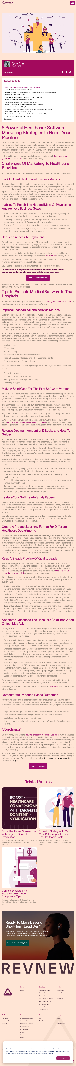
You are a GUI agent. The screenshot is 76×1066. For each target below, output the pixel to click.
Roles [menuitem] (59, 987)
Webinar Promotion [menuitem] (44, 995)
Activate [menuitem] (22, 990)
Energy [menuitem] (22, 1032)
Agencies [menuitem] (60, 995)
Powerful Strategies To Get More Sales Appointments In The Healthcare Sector (54, 834)
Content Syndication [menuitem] (45, 990)
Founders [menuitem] (60, 998)
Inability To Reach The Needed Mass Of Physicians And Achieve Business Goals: (30, 92)
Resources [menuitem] (42, 1015)
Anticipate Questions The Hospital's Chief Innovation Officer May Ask (27, 114)
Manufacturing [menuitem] (24, 1026)
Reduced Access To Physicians (15, 94)
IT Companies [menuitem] (24, 1029)
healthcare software (34, 600)
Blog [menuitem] (40, 1018)
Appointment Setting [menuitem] (45, 1001)
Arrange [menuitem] (22, 995)
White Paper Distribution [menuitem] (46, 998)
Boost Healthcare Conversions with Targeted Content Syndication (19, 834)
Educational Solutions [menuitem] (26, 1023)
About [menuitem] (59, 1018)
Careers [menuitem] (59, 1021)
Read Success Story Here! (38, 278)
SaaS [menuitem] (21, 1035)
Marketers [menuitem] (60, 990)
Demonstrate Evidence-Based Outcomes (18, 116)
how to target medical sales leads (56, 301)
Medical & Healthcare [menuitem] (26, 1018)
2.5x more (53, 686)
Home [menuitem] (22, 987)
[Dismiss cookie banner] (69, 1045)
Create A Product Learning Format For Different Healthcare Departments (28, 109)
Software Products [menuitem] (25, 1021)
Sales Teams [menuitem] (61, 993)
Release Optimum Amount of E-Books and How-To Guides (24, 104)
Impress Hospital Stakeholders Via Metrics (18, 100)
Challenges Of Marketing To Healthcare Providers (22, 87)
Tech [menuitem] (3, 1015)
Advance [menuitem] (22, 993)
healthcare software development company (26, 422)
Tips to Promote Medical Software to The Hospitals (23, 97)
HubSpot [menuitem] (4, 1023)
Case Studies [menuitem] (43, 1021)
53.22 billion (51, 255)
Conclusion (8, 119)
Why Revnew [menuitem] (61, 1023)
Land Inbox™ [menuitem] (5, 1021)
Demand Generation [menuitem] (45, 993)
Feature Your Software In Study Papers (17, 107)
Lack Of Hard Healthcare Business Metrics (18, 90)
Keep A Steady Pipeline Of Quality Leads (18, 111)
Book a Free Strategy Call (17, 943)
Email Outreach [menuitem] (43, 1009)
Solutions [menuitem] (42, 987)
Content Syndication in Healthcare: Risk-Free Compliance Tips (14, 893)
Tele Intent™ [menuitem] (5, 1018)
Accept (63, 1058)
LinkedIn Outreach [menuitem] (44, 1007)
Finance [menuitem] (22, 1037)
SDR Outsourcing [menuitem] (44, 1004)
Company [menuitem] (60, 1015)
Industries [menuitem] (23, 1015)
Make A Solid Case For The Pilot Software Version (21, 102)
